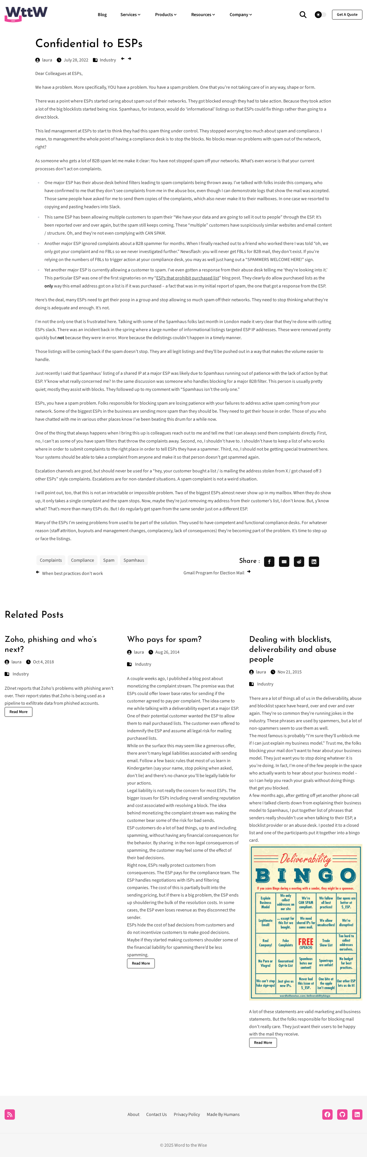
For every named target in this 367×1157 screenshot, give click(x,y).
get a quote (347, 15)
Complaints (51, 560)
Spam (108, 560)
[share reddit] (299, 562)
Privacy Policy (187, 1114)
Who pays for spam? (164, 640)
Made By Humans (223, 1114)
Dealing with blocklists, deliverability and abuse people (293, 650)
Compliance (82, 560)
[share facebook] (269, 562)
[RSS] (10, 1114)
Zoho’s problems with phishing (71, 688)
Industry (21, 674)
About (133, 1114)
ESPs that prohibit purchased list (187, 278)
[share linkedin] (314, 562)
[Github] (342, 1114)
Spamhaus (134, 560)
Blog (102, 14)
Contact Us (156, 1114)
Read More (18, 712)
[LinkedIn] (357, 1114)
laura (16, 662)
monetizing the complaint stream (159, 686)
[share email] (284, 562)
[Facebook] (327, 1114)
